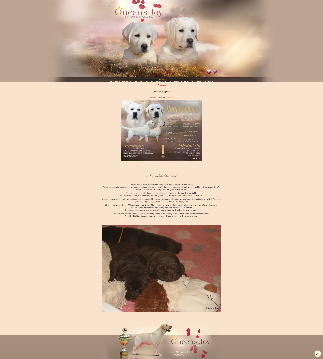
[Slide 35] (161, 301)
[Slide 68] (200, 301)
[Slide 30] (155, 301)
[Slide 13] (135, 301)
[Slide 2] (122, 301)
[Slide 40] (167, 301)
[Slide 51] (180, 301)
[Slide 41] (168, 301)
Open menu (162, 79)
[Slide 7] (128, 301)
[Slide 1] (121, 301)
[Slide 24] (148, 301)
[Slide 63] (194, 301)
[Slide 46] (174, 301)
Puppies (161, 85)
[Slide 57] (187, 301)
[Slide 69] (201, 301)
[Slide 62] (193, 301)
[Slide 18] (141, 301)
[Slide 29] (154, 301)
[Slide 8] (129, 301)
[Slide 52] (181, 301)
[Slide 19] (142, 301)
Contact (169, 97)
